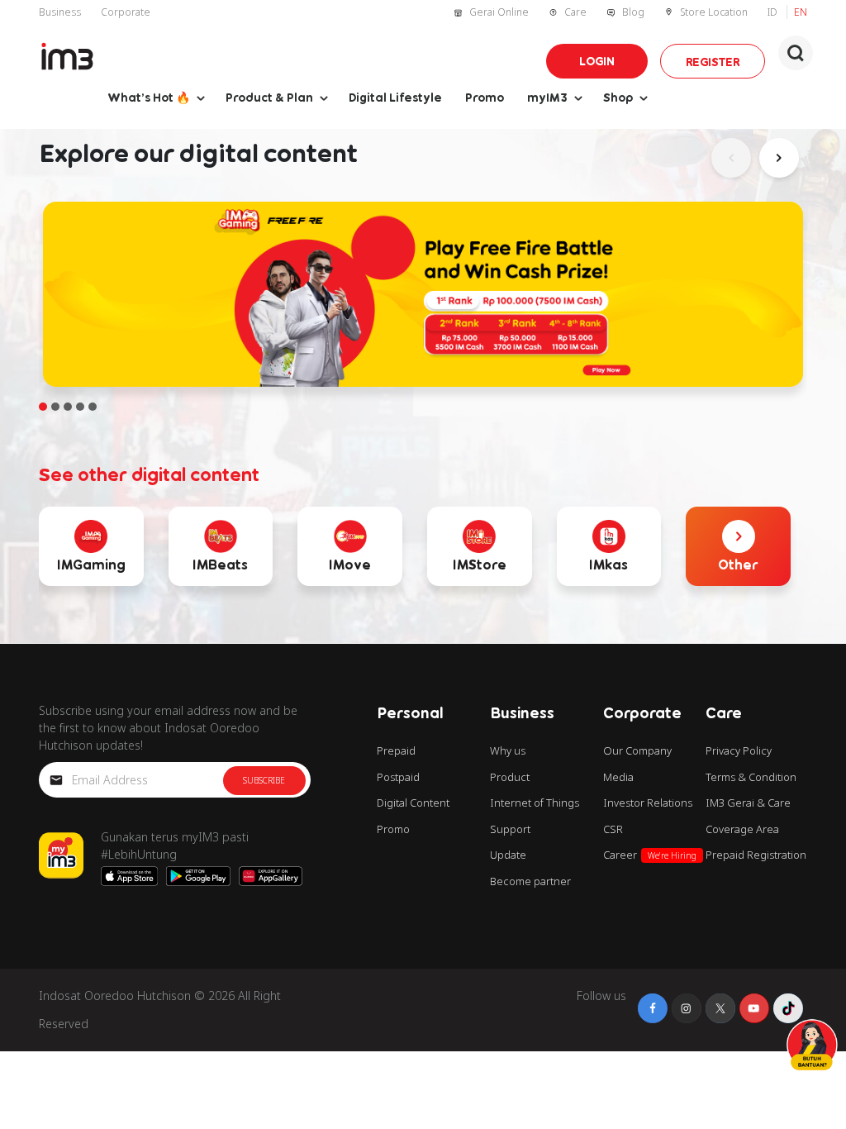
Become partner (530, 881)
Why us (507, 750)
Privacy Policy (739, 750)
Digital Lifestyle (395, 97)
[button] (795, 53)
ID (774, 12)
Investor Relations (647, 802)
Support (510, 829)
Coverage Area (742, 829)
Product (510, 776)
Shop (618, 97)
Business (60, 12)
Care (575, 12)
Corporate (125, 12)
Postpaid (398, 776)
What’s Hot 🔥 (148, 97)
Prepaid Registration (756, 854)
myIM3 (547, 97)
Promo (484, 97)
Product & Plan (269, 97)
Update (508, 854)
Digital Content (413, 802)
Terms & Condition (751, 776)
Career (649, 854)
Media (618, 776)
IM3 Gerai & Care (748, 802)
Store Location (714, 12)
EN (800, 12)
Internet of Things (534, 802)
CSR (613, 829)
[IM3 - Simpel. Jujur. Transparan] (67, 56)
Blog (633, 12)
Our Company (637, 750)
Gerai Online (499, 12)
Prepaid (396, 750)
